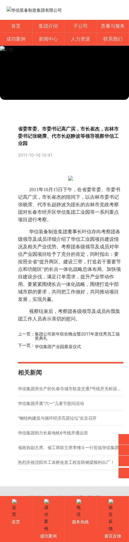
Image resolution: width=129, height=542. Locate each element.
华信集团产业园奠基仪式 (58, 346)
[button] (64, 94)
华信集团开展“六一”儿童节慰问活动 (51, 403)
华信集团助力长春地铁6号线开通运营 (53, 432)
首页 (16, 521)
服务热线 (80, 521)
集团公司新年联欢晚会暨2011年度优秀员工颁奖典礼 (77, 336)
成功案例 (48, 535)
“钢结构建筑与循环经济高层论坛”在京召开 (57, 418)
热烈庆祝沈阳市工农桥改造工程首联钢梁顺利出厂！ (66, 462)
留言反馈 (112, 535)
